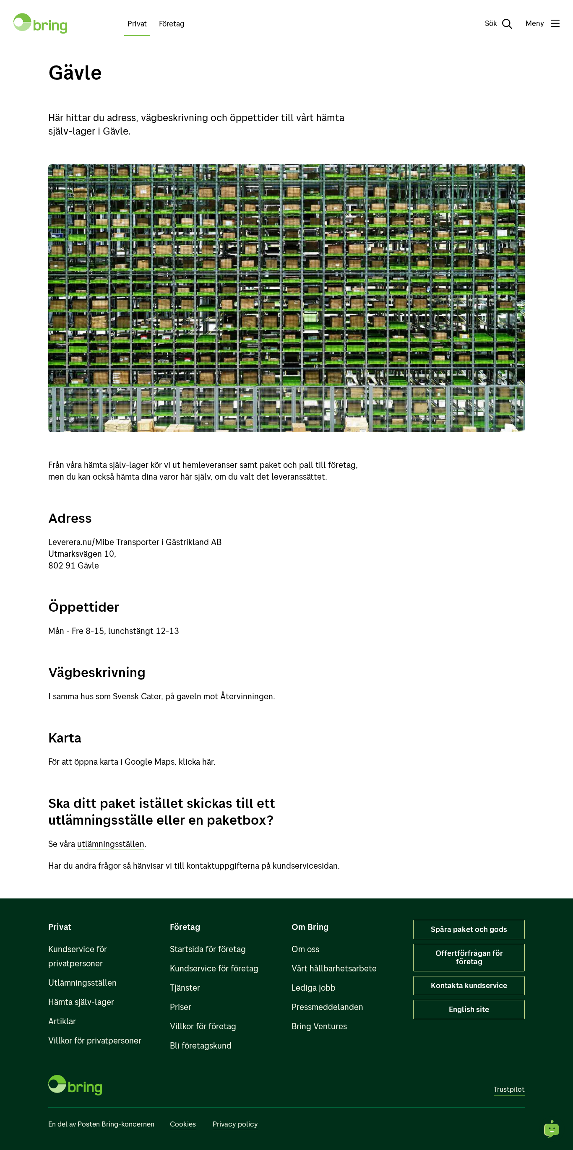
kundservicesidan (305, 865)
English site (469, 1009)
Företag (172, 24)
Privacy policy (235, 1123)
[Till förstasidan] (40, 23)
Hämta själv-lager (81, 1002)
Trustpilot (509, 1089)
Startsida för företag (208, 949)
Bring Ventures (319, 1026)
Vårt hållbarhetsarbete (334, 968)
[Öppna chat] (552, 1129)
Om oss (305, 949)
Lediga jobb (314, 987)
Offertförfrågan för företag (469, 957)
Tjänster (185, 987)
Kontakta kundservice (469, 985)
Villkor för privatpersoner (94, 1040)
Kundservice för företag (214, 968)
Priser (180, 1007)
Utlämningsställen (82, 982)
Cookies (183, 1123)
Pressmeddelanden (327, 1007)
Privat (137, 24)
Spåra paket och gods (469, 929)
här (208, 761)
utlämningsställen (110, 843)
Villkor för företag (203, 1026)
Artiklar (62, 1021)
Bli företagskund (201, 1045)
